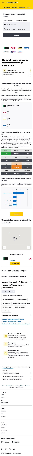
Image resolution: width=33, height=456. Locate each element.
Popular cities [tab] (6, 311)
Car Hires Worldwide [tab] (8, 299)
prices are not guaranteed (8, 368)
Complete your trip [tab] (20, 307)
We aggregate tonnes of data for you (13, 376)
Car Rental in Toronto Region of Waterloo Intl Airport (16, 324)
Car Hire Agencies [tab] (21, 299)
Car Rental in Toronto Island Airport (11, 321)
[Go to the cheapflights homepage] (12, 2)
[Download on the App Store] (15, 441)
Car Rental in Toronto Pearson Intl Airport (13, 319)
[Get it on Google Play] (5, 441)
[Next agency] (28, 247)
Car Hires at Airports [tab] (8, 291)
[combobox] (8, 20)
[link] (16, 214)
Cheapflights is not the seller (11, 373)
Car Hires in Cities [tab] (7, 307)
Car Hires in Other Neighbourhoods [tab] (12, 295)
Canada (16, 385)
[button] (3, 2)
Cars (3, 385)
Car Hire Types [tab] (6, 303)
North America (9, 385)
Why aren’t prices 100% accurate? (12, 379)
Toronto (27, 385)
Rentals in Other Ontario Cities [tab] (21, 303)
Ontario (21, 385)
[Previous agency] (4, 247)
